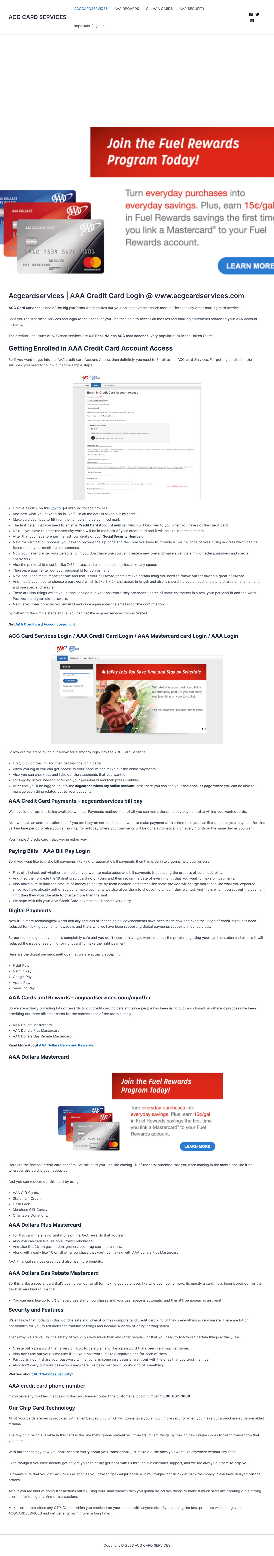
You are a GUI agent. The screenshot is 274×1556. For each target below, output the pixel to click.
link (53, 508)
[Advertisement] (137, 67)
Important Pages (87, 26)
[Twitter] (257, 14)
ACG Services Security (52, 1374)
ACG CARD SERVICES (38, 17)
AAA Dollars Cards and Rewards (66, 1045)
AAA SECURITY (192, 8)
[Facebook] (251, 14)
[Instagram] (252, 20)
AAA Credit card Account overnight (45, 624)
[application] (103, 25)
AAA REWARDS (127, 8)
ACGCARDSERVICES (91, 8)
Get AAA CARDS (159, 8)
